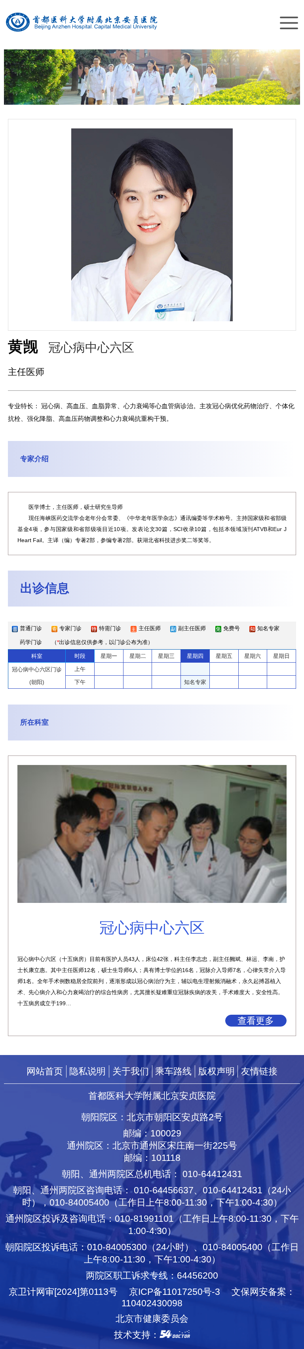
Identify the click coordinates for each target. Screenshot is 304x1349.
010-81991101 (144, 1218)
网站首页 (45, 1071)
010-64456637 (164, 1190)
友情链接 (259, 1071)
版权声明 (216, 1071)
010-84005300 (117, 1247)
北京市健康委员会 (152, 1318)
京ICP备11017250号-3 (179, 1292)
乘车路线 (173, 1071)
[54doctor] (175, 1335)
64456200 (197, 1275)
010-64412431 (212, 1174)
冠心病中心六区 (91, 347)
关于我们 (130, 1071)
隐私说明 (87, 1071)
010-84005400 (79, 1202)
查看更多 (256, 1021)
